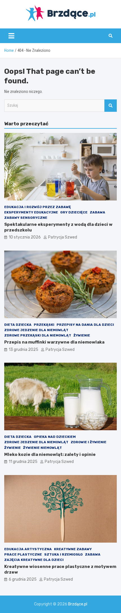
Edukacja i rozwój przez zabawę (37, 207)
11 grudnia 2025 (23, 461)
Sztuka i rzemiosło (63, 554)
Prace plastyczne (23, 554)
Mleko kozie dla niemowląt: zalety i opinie (50, 454)
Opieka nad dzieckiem (55, 437)
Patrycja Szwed (62, 237)
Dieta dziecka (18, 325)
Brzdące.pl (77, 604)
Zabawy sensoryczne (25, 218)
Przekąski (44, 325)
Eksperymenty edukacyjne (31, 212)
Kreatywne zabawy (73, 549)
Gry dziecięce (74, 212)
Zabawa (97, 212)
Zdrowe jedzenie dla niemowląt (36, 330)
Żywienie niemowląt (42, 448)
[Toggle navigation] (11, 35)
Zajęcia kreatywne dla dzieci (34, 560)
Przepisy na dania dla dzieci (85, 325)
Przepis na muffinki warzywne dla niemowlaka (54, 342)
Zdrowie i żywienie (88, 442)
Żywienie (81, 335)
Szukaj (110, 105)
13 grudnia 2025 (23, 349)
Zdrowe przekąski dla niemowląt (37, 335)
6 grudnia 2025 (23, 579)
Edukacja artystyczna (28, 549)
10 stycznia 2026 (25, 237)
